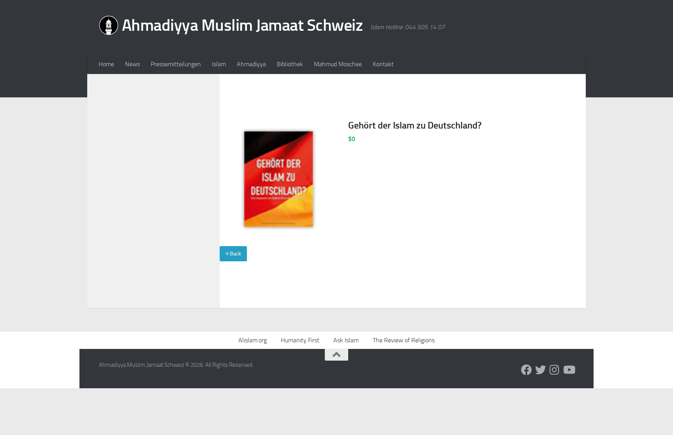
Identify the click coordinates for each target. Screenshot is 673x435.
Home (106, 64)
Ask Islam (346, 340)
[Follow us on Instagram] (554, 370)
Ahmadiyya (251, 64)
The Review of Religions (404, 340)
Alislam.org (252, 340)
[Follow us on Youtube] (568, 370)
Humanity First (300, 340)
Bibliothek (290, 64)
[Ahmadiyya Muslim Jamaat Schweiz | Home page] (231, 27)
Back (235, 253)
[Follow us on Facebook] (526, 370)
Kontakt (383, 64)
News (132, 64)
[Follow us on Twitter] (540, 370)
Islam (219, 64)
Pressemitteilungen (176, 64)
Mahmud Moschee (338, 64)
